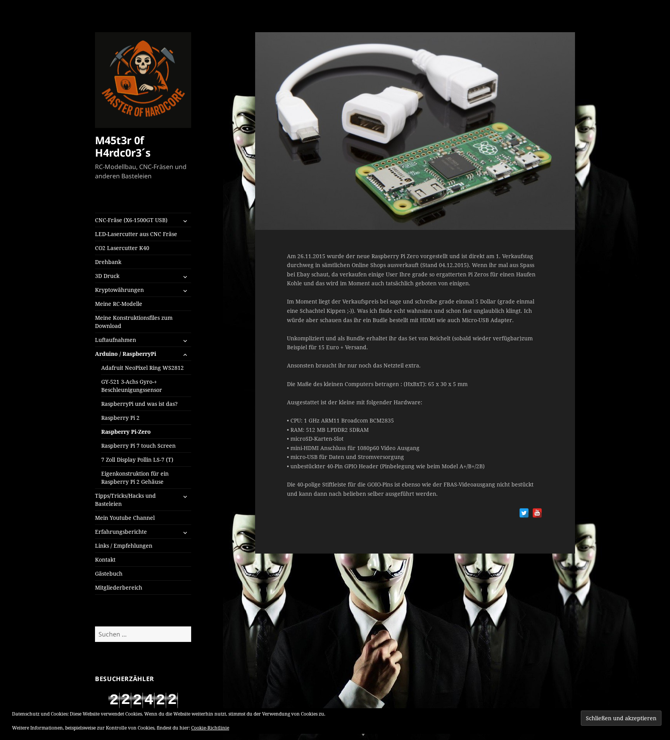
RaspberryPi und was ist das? (139, 403)
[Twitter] (524, 513)
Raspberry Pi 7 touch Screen (138, 445)
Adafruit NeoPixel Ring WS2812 (142, 367)
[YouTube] (537, 513)
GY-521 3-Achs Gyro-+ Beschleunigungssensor (131, 385)
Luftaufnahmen (115, 339)
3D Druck (107, 275)
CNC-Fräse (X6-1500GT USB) (131, 220)
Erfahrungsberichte (121, 531)
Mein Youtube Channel (125, 517)
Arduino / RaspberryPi (125, 353)
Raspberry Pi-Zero (126, 431)
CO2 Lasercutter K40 (122, 248)
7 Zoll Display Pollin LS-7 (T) (137, 459)
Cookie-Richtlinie (210, 727)
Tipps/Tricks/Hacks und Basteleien (125, 499)
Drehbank (108, 262)
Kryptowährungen (119, 289)
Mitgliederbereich (118, 587)
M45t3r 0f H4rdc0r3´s (122, 146)
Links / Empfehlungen (123, 545)
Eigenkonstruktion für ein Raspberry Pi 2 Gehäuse (135, 477)
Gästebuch (109, 573)
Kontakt (105, 559)
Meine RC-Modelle (118, 303)
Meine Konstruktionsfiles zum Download (134, 321)
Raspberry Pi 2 (120, 417)
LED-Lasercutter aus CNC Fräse (136, 234)
